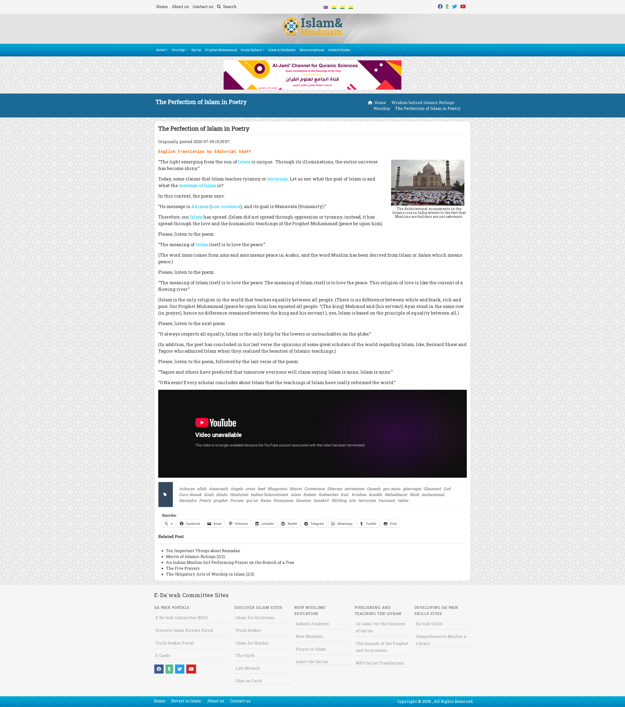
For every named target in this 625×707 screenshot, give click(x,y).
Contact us (203, 6)
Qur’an (196, 50)
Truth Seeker (248, 630)
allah (201, 488)
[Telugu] (342, 7)
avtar (250, 488)
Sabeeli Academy (312, 623)
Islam (244, 162)
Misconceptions (312, 50)
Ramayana (283, 500)
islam (296, 494)
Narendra (188, 500)
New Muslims (309, 636)
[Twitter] (455, 6)
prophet (220, 500)
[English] (326, 7)
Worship (178, 50)
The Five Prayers (182, 568)
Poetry (205, 500)
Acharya (187, 488)
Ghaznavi (432, 488)
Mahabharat (396, 494)
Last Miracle (248, 668)
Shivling (338, 500)
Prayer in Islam (311, 649)
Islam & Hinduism (282, 50)
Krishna (359, 494)
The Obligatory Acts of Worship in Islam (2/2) (210, 574)
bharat (296, 488)
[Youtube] (463, 6)
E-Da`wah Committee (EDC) (182, 617)
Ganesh (373, 488)
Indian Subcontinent (269, 494)
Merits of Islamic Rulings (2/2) (195, 556)
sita (352, 500)
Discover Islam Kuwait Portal (184, 630)
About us (180, 6)
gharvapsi (412, 488)
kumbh (375, 494)
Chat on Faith (249, 680)
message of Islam (197, 185)
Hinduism (239, 494)
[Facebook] (441, 6)
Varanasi (386, 500)
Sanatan (303, 500)
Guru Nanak (190, 494)
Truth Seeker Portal (175, 642)
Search (229, 6)
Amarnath (218, 488)
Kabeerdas (328, 494)
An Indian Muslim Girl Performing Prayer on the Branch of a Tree (230, 562)
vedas (402, 500)
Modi (414, 494)
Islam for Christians (255, 617)
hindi (209, 494)
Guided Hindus (339, 50)
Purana (236, 500)
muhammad (433, 494)
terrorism (277, 179)
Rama (265, 500)
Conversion (314, 488)
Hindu (222, 494)
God (447, 488)
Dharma (334, 488)
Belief (161, 50)
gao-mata (391, 488)
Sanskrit (321, 500)
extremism (354, 488)
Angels (236, 488)
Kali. (345, 494)
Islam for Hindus (252, 642)
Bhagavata (277, 488)
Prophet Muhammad (221, 50)
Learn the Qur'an (312, 661)
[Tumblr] (448, 6)
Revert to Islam (186, 700)
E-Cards (163, 655)
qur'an (252, 500)
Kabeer (309, 494)
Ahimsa (199, 206)
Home (162, 6)
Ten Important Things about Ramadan (203, 550)
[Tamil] (350, 7)
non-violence (225, 206)
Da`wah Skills (429, 623)
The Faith (245, 655)
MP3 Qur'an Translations (380, 662)
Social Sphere (251, 50)
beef (261, 488)
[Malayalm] (334, 7)
